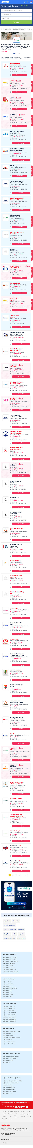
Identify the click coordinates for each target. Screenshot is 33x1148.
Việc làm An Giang (7, 986)
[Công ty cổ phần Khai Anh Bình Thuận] (5, 100)
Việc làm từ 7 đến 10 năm (9, 1091)
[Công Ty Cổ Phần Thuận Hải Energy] (5, 384)
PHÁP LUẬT (4, 1118)
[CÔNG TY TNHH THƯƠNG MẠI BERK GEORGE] (5, 801)
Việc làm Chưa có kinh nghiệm (11, 1083)
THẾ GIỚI (4, 1116)
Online (14, 934)
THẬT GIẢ (29, 1116)
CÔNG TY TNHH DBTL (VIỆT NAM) (18, 318)
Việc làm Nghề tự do (8, 1060)
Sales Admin (7, 921)
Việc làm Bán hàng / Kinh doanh (11, 961)
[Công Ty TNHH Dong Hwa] (5, 234)
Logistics (21, 934)
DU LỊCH (10, 1118)
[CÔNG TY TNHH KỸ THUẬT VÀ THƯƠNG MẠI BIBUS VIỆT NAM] (5, 117)
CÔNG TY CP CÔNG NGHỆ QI (16, 336)
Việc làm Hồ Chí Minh (8, 984)
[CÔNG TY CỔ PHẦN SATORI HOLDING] (5, 151)
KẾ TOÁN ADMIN (14, 497)
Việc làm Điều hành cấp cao (10, 1043)
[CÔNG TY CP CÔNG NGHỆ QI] (5, 335)
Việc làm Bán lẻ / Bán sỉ (9, 963)
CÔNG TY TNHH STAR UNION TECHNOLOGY (17, 252)
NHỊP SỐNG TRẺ (16, 1112)
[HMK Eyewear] (5, 466)
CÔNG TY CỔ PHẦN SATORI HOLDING (19, 152)
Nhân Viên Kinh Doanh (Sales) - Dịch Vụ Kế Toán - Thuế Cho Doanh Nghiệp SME (12, 299)
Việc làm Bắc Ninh (7, 996)
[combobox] (16, 10)
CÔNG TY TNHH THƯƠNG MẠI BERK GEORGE (18, 802)
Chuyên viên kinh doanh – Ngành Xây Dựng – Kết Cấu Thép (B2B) (16, 782)
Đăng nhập (29, 5)
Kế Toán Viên (15, 861)
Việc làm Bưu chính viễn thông (11, 971)
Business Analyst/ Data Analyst (16, 685)
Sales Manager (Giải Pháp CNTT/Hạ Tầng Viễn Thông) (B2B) (17, 333)
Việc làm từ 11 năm (7, 1093)
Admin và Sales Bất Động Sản (17, 592)
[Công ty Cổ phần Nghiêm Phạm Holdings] (5, 784)
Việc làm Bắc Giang (8, 994)
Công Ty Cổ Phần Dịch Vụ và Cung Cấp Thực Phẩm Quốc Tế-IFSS (19, 751)
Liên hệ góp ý (4, 1142)
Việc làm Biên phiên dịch (9, 969)
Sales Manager (14, 165)
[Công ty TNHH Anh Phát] (5, 563)
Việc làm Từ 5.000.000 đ (9, 1008)
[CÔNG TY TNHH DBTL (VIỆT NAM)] (5, 318)
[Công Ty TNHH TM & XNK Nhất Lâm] (5, 848)
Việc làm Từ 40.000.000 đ (9, 1021)
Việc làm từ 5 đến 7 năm (9, 1089)
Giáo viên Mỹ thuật (15, 283)
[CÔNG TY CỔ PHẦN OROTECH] (5, 367)
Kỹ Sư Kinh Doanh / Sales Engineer (14, 115)
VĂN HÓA (16, 1115)
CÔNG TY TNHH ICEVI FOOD (16, 579)
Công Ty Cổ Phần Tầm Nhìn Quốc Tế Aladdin (18, 531)
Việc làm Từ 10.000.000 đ (9, 1013)
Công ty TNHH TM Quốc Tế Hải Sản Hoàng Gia (18, 184)
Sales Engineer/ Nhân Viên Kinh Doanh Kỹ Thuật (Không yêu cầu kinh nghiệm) (16, 432)
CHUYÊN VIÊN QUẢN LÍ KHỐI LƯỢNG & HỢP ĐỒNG (16, 448)
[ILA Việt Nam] (5, 268)
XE (10, 1116)
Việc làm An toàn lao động (9, 959)
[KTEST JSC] (5, 450)
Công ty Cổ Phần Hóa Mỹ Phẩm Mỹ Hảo (18, 67)
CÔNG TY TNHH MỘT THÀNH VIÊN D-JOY (20, 401)
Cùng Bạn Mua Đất (14, 595)
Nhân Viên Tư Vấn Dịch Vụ (16, 799)
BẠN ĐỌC (29, 1114)
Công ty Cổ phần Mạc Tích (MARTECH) (19, 435)
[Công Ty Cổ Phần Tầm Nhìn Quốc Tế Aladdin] (5, 531)
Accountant (16, 921)
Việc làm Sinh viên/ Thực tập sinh (11, 1031)
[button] (28, 2)
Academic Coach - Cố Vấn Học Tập (16, 545)
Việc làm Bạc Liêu (7, 990)
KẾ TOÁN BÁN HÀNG (15, 561)
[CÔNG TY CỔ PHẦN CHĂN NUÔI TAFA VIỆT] (5, 833)
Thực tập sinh (21, 938)
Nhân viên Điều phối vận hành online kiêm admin (16, 717)
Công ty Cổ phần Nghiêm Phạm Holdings (17, 785)
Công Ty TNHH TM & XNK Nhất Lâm (18, 847)
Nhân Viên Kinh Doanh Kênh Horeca (16, 576)
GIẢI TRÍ (16, 1118)
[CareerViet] (21, 1106)
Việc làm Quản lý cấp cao (9, 1041)
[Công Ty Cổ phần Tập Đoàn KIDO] (5, 720)
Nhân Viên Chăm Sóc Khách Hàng (16, 512)
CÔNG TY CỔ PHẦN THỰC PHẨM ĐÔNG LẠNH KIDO (19, 641)
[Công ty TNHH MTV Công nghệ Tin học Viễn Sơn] (5, 168)
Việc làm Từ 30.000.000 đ (9, 1019)
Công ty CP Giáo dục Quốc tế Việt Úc (18, 285)
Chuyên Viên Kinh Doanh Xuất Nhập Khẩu (12, 98)
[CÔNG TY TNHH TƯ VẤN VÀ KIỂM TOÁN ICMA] (5, 83)
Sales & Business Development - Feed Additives (15, 215)
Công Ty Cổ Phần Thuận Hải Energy (18, 385)
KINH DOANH (10, 1111)
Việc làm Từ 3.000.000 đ (9, 1006)
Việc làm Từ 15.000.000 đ (9, 1015)
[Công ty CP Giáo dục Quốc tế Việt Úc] (5, 285)
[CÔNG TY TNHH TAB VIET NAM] (5, 134)
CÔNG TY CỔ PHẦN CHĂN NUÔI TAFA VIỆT (19, 832)
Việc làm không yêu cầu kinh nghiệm (12, 1080)
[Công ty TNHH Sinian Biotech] (5, 217)
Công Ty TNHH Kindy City (16, 671)
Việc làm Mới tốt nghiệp (9, 1033)
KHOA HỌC (22, 1114)
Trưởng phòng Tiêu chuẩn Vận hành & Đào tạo (16, 416)
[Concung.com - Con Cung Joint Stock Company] (5, 610)
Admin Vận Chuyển (15, 831)
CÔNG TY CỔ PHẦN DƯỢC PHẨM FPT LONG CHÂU (18, 626)
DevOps (12, 733)
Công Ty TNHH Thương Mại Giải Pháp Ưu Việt (19, 863)
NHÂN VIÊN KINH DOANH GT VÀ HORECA (17, 232)
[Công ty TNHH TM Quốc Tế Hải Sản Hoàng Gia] (5, 183)
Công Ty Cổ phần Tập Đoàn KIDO (18, 720)
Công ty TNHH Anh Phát (16, 562)
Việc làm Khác (6, 1062)
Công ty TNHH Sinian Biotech (17, 218)
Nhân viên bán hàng (9, 938)
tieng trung (7, 934)
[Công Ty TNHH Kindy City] (5, 672)
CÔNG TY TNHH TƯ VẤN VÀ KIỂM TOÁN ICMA (17, 84)
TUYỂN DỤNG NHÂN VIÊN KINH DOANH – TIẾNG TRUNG (17, 149)
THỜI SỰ (4, 1114)
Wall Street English (14, 547)
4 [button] (19, 875)
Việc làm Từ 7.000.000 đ (9, 1011)
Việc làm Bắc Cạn (7, 992)
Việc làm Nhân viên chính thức (11, 1056)
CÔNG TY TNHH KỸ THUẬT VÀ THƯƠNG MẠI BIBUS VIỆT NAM (17, 118)
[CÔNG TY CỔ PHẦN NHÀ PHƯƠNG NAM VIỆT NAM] (5, 767)
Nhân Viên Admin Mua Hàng (16, 623)
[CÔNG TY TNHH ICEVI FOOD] (5, 578)
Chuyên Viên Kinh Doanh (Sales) (12, 81)
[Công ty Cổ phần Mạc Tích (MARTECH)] (5, 434)
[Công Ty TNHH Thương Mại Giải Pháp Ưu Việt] (5, 863)
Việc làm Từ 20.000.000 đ (9, 1017)
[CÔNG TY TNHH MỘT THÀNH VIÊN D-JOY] (5, 400)
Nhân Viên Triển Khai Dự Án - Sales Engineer (16, 382)
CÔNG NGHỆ (10, 1114)
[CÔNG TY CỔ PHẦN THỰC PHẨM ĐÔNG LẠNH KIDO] (5, 641)
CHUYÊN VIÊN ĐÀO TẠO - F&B (17, 529)
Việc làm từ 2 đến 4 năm (9, 1087)
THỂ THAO (22, 1111)
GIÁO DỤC (29, 1111)
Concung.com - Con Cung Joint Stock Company (19, 610)
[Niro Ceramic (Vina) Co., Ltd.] (5, 351)
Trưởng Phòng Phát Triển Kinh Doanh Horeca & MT (17, 181)
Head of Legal (14, 608)
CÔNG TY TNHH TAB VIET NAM (17, 135)
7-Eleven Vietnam (14, 688)
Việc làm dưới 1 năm (8, 1085)
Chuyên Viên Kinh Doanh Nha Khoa (13, 365)
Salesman (21, 929)
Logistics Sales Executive (14, 316)
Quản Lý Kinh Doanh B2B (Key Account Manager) (17, 198)
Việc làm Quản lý (7, 1039)
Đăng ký (23, 5)
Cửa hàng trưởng (14, 639)
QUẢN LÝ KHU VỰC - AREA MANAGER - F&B (16, 701)
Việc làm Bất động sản (8, 967)
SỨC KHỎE (22, 1116)
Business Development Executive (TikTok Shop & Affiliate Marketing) (15, 249)
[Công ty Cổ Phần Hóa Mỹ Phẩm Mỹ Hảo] (5, 66)
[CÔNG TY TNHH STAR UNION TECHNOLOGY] (5, 251)
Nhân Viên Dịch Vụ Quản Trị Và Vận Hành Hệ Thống (17, 654)
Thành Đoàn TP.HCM (5, 1139)
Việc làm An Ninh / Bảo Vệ (9, 957)
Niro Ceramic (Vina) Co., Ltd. (17, 352)
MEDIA (4, 1111)
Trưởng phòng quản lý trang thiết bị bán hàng (16, 815)
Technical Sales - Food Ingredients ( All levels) (13, 748)
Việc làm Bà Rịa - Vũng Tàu (10, 988)
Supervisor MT (15, 845)
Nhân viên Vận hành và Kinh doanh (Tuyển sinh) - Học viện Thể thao (13, 398)
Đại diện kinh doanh (9, 925)
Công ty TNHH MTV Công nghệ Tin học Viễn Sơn (18, 167)
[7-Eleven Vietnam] (5, 687)
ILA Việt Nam (13, 269)
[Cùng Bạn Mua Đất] (5, 594)
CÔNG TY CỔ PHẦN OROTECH (17, 368)
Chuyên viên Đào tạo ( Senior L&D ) (13, 464)
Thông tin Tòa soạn (5, 1138)
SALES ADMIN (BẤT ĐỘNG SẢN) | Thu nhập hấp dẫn (13, 765)
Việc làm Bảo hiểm (8, 965)
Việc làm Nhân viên (8, 1035)
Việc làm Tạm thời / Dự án (9, 1058)
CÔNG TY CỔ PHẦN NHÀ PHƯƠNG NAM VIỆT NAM (19, 768)
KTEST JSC (12, 451)
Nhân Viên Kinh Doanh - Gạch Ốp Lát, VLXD (16, 349)
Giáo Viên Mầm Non (15, 670)
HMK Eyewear (13, 467)
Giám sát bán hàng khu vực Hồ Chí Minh (15, 64)
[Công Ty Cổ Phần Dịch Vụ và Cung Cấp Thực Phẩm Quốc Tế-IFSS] (5, 750)
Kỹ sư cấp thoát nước (10, 929)
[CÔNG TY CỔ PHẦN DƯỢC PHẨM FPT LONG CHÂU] (5, 625)
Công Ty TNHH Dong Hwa (16, 235)
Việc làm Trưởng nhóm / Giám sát (11, 1037)
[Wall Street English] (5, 547)
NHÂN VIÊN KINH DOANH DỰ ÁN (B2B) (17, 132)
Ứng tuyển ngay (19, 74)
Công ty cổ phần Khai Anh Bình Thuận (17, 101)
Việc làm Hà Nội (7, 982)
